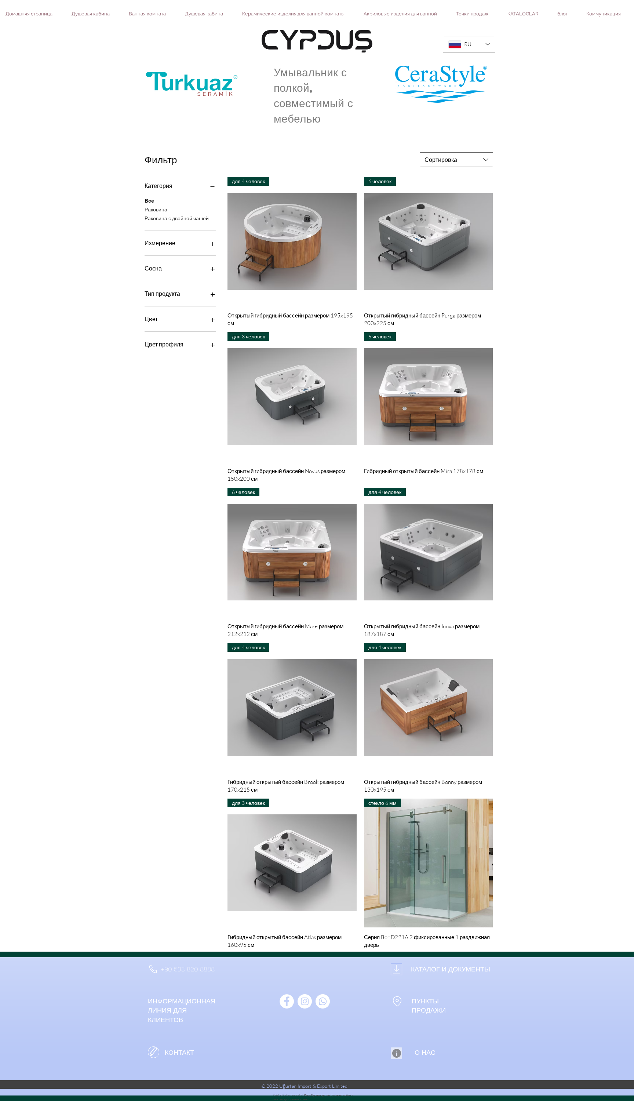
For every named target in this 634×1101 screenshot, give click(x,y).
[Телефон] (152, 969)
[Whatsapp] (323, 1001)
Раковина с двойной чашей (177, 218)
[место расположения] (397, 1001)
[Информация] (396, 1053)
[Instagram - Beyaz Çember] (305, 1001)
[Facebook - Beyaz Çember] (287, 1001)
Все (149, 200)
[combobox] (456, 159)
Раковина (156, 209)
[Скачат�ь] (396, 969)
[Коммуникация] (153, 1052)
